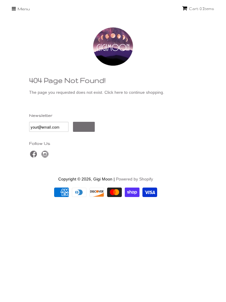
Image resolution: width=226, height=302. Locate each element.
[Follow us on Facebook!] (34, 156)
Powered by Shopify (134, 179)
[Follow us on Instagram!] (45, 156)
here (118, 92)
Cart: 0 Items (201, 9)
